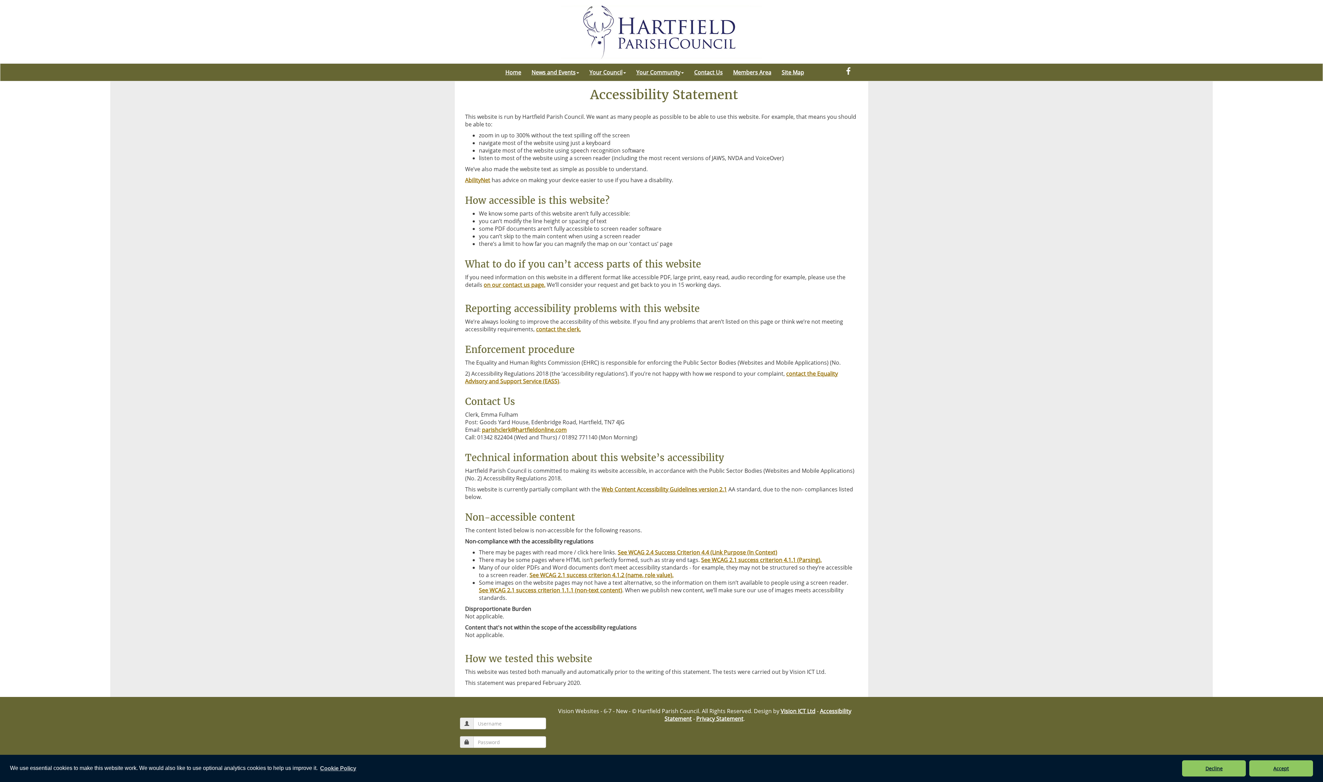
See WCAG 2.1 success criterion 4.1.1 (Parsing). (761, 560)
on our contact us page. (514, 285)
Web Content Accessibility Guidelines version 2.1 (664, 489)
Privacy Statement (719, 718)
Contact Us (708, 72)
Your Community (658, 72)
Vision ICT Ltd (798, 711)
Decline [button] (1214, 768)
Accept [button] (1281, 768)
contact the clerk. (558, 329)
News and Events (554, 72)
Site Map (793, 72)
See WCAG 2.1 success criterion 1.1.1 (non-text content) (550, 590)
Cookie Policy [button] (338, 768)
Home (513, 72)
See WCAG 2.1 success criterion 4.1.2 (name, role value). (602, 575)
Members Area (752, 72)
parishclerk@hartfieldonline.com (524, 430)
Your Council (606, 72)
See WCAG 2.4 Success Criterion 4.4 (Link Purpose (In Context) (697, 552)
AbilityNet (477, 180)
